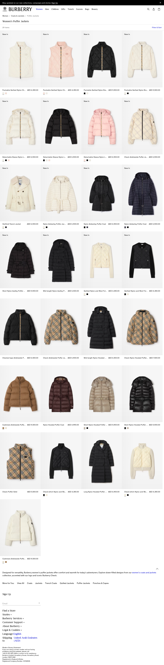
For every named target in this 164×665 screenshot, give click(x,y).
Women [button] (39, 9)
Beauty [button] (95, 9)
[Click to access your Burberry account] (153, 9)
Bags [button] (87, 9)
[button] (54, 3)
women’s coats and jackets (144, 572)
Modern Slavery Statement (11, 647)
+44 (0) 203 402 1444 (9, 653)
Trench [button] (71, 9)
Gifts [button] (63, 9)
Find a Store (8, 610)
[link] (5, 16)
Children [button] (55, 9)
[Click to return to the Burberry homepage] (20, 9)
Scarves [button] (79, 9)
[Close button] (160, 2)
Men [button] (47, 9)
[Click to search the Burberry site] (148, 9)
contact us (22, 653)
